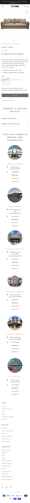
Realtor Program (6, 441)
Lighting (4, 414)
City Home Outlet (15, 377)
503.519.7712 (15, 300)
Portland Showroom (15, 164)
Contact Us (4, 453)
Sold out (15, 95)
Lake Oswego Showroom (15, 291)
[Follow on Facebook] (2, 487)
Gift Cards (4, 419)
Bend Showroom (15, 206)
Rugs (3, 411)
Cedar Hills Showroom (15, 249)
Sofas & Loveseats (15, 43)
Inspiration (4, 428)
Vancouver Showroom (15, 334)
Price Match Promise (7, 466)
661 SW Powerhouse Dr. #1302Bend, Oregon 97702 (15, 211)
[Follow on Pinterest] (11, 487)
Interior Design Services (7, 431)
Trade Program (5, 439)
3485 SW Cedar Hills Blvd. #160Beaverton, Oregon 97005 (15, 254)
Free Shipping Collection (8, 417)
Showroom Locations (7, 461)
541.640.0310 (15, 216)
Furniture (4, 406)
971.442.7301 (15, 259)
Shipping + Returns (6, 463)
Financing (4, 468)
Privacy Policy (5, 474)
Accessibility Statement (7, 476)
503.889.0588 (15, 172)
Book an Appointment (7, 436)
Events (3, 455)
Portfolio (4, 433)
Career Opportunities (7, 479)
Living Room (5, 43)
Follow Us (4, 458)
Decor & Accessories (7, 409)
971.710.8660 (15, 385)
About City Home (6, 450)
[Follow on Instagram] (6, 487)
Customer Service (6, 471)
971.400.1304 (15, 342)
